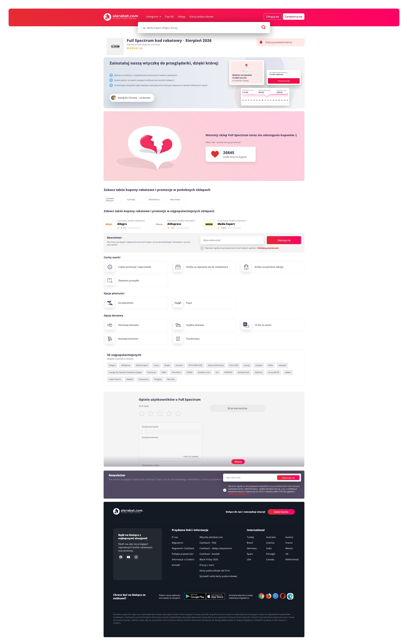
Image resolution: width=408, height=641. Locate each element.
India (269, 548)
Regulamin (177, 542)
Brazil (250, 542)
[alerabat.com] (121, 17)
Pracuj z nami (207, 564)
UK (286, 553)
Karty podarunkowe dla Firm (215, 570)
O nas (175, 537)
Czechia (270, 542)
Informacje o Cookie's (183, 559)
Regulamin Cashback (183, 548)
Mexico (289, 548)
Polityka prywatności (182, 553)
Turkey (250, 537)
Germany (252, 548)
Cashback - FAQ (208, 542)
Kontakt (176, 564)
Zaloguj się (272, 16)
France (289, 542)
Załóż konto (281, 511)
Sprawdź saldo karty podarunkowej (218, 576)
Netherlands (292, 559)
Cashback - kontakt (210, 553)
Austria (289, 537)
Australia (271, 537)
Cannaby (131, 199)
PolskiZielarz (154, 199)
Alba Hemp (175, 199)
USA (249, 559)
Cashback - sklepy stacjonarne (216, 548)
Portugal (270, 553)
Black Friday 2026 (209, 559)
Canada (270, 559)
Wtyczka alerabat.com (211, 537)
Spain (250, 553)
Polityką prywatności (268, 248)
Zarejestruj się (293, 16)
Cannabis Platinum (110, 199)
